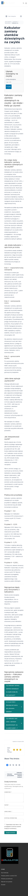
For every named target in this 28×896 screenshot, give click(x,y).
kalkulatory (15, 21)
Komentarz (8, 792)
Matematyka (7, 23)
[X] (13, 765)
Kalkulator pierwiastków (10, 774)
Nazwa (6, 805)
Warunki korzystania (6, 881)
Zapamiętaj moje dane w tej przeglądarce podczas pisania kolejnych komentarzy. (12, 826)
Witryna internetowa (10, 818)
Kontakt (3, 884)
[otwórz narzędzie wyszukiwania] (23, 3)
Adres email (8, 811)
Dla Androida (4, 872)
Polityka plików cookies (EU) (9, 875)
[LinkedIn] (16, 765)
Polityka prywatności (7, 878)
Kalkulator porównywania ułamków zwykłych (18, 775)
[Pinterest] (19, 765)
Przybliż (8, 86)
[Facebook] (10, 765)
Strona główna (8, 21)
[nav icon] (26, 3)
